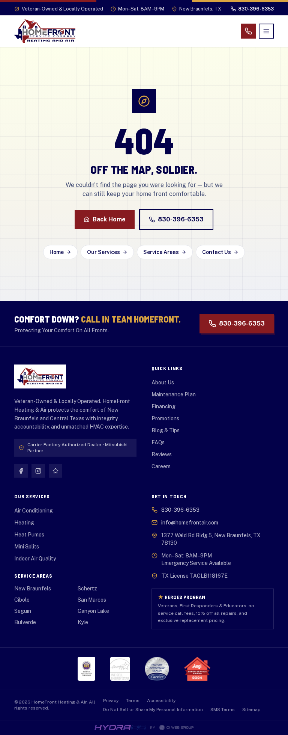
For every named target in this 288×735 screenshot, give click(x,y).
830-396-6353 (181, 219)
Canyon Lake (93, 611)
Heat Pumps (29, 535)
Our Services (103, 252)
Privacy (110, 700)
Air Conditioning (33, 511)
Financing (164, 406)
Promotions (165, 418)
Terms (133, 700)
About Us (163, 382)
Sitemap (251, 709)
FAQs (158, 442)
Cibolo (22, 600)
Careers (161, 466)
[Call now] (248, 31)
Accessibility (161, 700)
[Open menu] (266, 31)
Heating (24, 523)
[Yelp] (55, 471)
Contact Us (216, 252)
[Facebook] (21, 471)
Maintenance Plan (174, 394)
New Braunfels (32, 589)
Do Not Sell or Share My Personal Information (153, 709)
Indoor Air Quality (35, 559)
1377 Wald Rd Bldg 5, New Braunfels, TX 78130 (211, 539)
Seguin (22, 611)
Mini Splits (26, 547)
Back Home (109, 219)
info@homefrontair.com (189, 523)
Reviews (162, 454)
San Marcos (92, 600)
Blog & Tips (166, 430)
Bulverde (25, 622)
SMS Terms (222, 709)
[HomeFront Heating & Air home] (44, 31)
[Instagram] (38, 471)
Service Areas (161, 252)
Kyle (83, 622)
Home (57, 252)
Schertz (87, 589)
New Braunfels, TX (200, 9)
